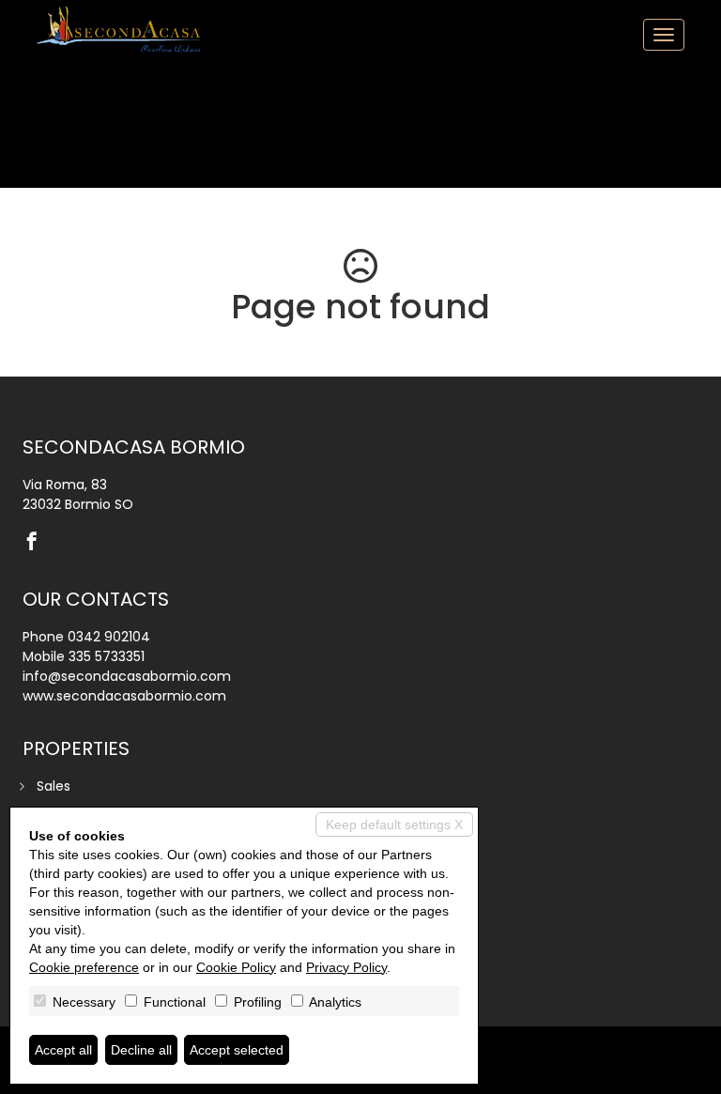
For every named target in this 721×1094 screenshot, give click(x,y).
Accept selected (237, 1049)
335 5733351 (107, 656)
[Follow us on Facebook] (37, 543)
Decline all (141, 1049)
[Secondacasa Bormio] (121, 29)
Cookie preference (84, 967)
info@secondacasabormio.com (127, 676)
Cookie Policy (236, 967)
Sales (53, 786)
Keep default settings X (394, 824)
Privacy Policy (346, 967)
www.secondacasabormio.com (124, 695)
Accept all (63, 1049)
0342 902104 (109, 636)
